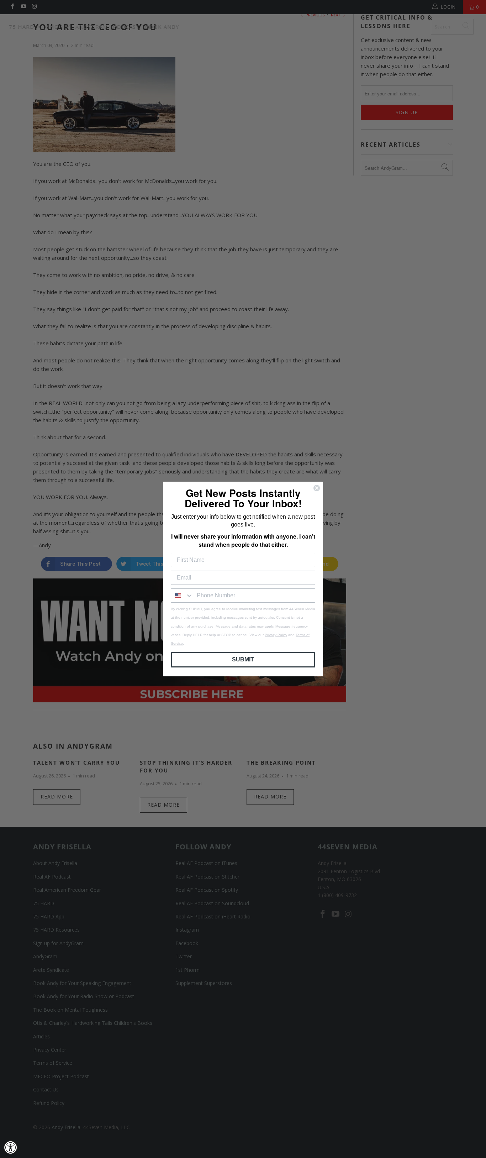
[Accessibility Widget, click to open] (11, 1147)
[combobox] (182, 595)
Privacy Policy (276, 635)
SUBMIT (243, 659)
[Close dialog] (316, 488)
